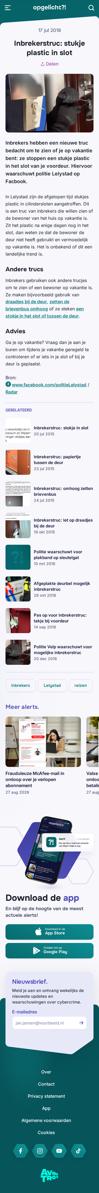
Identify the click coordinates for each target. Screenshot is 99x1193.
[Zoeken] (91, 7)
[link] (49, 7)
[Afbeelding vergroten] (83, 83)
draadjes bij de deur (26, 301)
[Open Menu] (7, 7)
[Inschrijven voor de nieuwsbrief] (81, 1023)
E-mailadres (24, 1012)
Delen (52, 64)
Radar (12, 392)
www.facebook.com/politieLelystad (49, 384)
